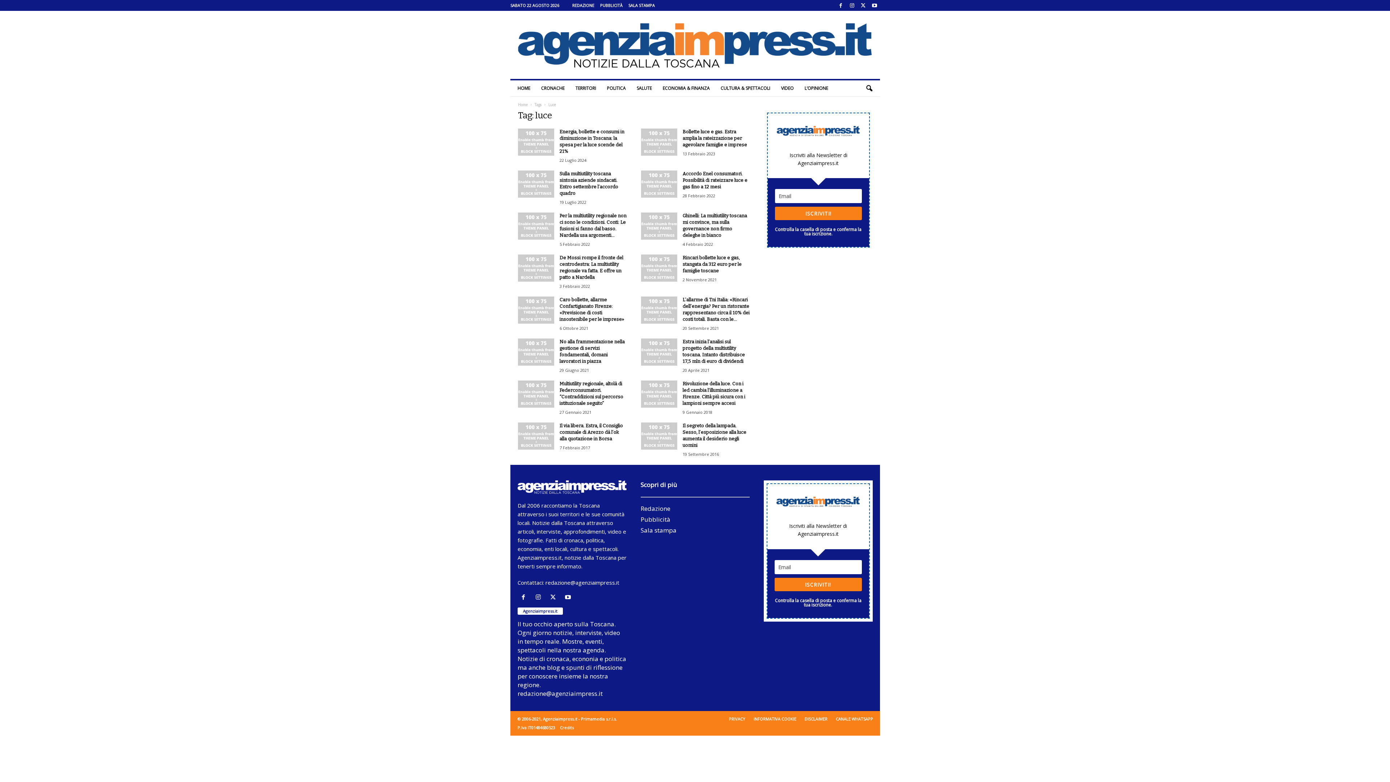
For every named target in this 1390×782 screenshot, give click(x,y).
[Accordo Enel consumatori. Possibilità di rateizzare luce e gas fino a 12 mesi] (659, 184)
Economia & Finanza (686, 88)
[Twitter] (863, 5)
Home (524, 88)
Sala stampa (641, 5)
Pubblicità (611, 5)
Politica (616, 88)
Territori (586, 88)
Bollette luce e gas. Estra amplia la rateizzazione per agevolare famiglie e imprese (715, 138)
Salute (644, 88)
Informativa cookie (775, 719)
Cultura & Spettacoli (745, 88)
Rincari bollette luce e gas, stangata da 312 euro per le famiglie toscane (712, 264)
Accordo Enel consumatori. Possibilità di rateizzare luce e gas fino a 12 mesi (715, 180)
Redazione (583, 5)
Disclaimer (816, 719)
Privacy (737, 719)
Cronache (553, 88)
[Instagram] (852, 5)
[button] (869, 88)
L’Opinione (816, 88)
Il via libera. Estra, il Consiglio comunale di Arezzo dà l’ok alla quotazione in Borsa (591, 432)
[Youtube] (874, 5)
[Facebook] (841, 5)
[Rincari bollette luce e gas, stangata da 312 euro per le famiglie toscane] (659, 268)
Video (787, 88)
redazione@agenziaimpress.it (582, 582)
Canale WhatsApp (854, 719)
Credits (567, 727)
